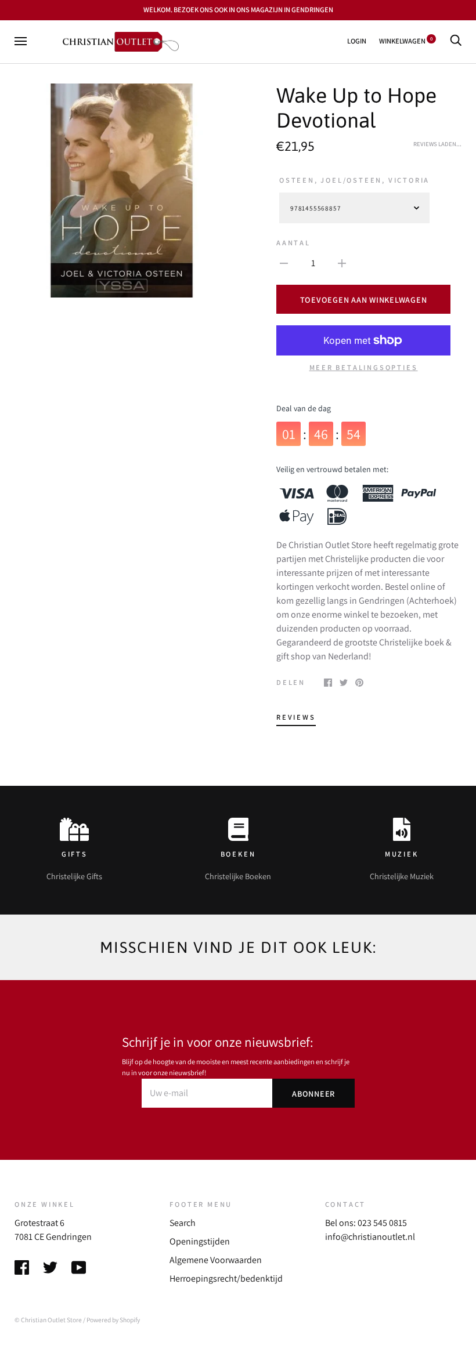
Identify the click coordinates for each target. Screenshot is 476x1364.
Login (356, 41)
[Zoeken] (455, 41)
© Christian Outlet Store (48, 1319)
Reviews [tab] (296, 717)
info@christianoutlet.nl (370, 1237)
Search (183, 1223)
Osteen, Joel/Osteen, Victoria (354, 180)
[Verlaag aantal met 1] (283, 263)
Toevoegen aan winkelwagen (363, 299)
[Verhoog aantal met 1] (341, 263)
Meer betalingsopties (363, 367)
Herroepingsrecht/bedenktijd (226, 1278)
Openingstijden (200, 1241)
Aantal (293, 243)
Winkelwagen (405, 41)
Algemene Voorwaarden (216, 1260)
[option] (122, 191)
